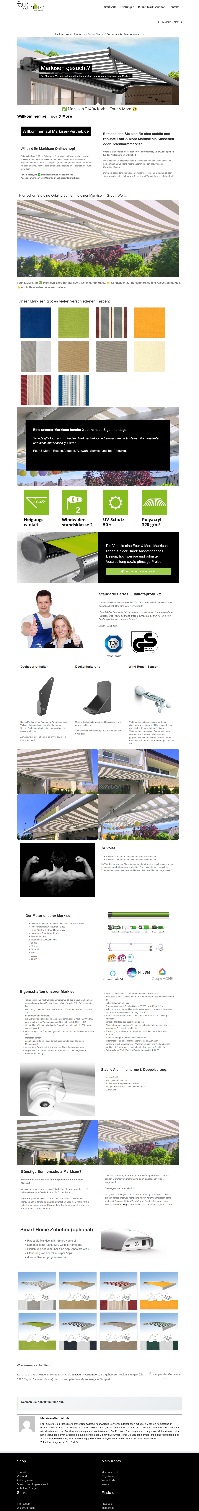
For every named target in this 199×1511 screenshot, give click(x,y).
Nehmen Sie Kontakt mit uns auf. (42, 1401)
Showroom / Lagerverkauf (32, 1484)
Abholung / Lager (27, 1488)
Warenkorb (108, 1480)
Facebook (107, 1503)
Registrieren (109, 1476)
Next (176, 22)
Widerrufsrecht (26, 1507)
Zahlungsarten (25, 1480)
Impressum (23, 1503)
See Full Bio (72, 1442)
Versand (22, 1476)
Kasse (105, 1484)
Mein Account (110, 1472)
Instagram (108, 1507)
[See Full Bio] (80, 1442)
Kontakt (21, 1472)
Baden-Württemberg (87, 1374)
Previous (166, 22)
